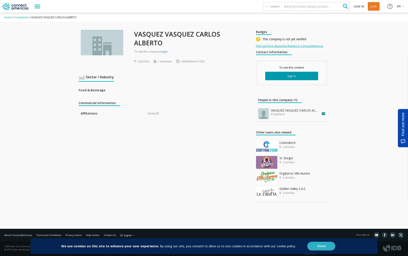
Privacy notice (73, 235)
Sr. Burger (286, 158)
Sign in (291, 76)
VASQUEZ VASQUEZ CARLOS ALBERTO (295, 110)
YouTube (377, 235)
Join (374, 6)
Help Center (93, 235)
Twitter (401, 235)
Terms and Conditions (48, 235)
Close (321, 246)
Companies (21, 17)
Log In (163, 51)
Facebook (385, 235)
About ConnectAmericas (18, 235)
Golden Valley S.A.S (292, 189)
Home (8, 17)
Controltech (287, 143)
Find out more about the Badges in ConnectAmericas (289, 46)
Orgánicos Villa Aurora (294, 173)
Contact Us (110, 235)
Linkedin (393, 235)
